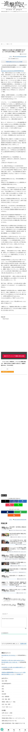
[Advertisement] (14, 28)
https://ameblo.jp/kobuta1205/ (20, 56)
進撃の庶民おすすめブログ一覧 (9, 720)
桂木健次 (19, 674)
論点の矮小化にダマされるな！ (9, 655)
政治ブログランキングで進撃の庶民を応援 (14, 356)
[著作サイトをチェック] (7, 512)
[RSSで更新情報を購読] (14, 515)
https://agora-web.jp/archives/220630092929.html (12, 70)
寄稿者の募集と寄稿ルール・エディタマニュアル (13, 718)
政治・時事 (4, 495)
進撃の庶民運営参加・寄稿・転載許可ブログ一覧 (13, 723)
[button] (25, 383)
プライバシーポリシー (7, 715)
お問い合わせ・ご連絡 (7, 712)
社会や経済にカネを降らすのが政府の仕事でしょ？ (14, 667)
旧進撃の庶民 (23, 643)
